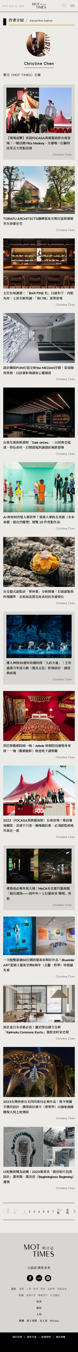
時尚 (43, 1289)
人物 (39, 1314)
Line (39, 1278)
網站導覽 (60, 1337)
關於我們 (17, 1337)
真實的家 (31, 1295)
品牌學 (51, 1289)
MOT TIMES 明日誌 (39, 6)
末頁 (67, 1211)
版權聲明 (46, 1337)
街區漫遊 (62, 1289)
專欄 (21, 1321)
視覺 (21, 1289)
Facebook (30, 1278)
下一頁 (59, 1212)
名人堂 (43, 1321)
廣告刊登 (32, 1337)
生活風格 (55, 1295)
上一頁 (16, 1212)
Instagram (48, 1278)
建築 (35, 1289)
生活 (21, 1295)
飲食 (39, 1301)
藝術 (39, 1308)
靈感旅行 (43, 1295)
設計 (13, 1289)
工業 (28, 1289)
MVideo (54, 1321)
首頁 (8, 1211)
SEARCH (64, 5)
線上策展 (32, 1321)
